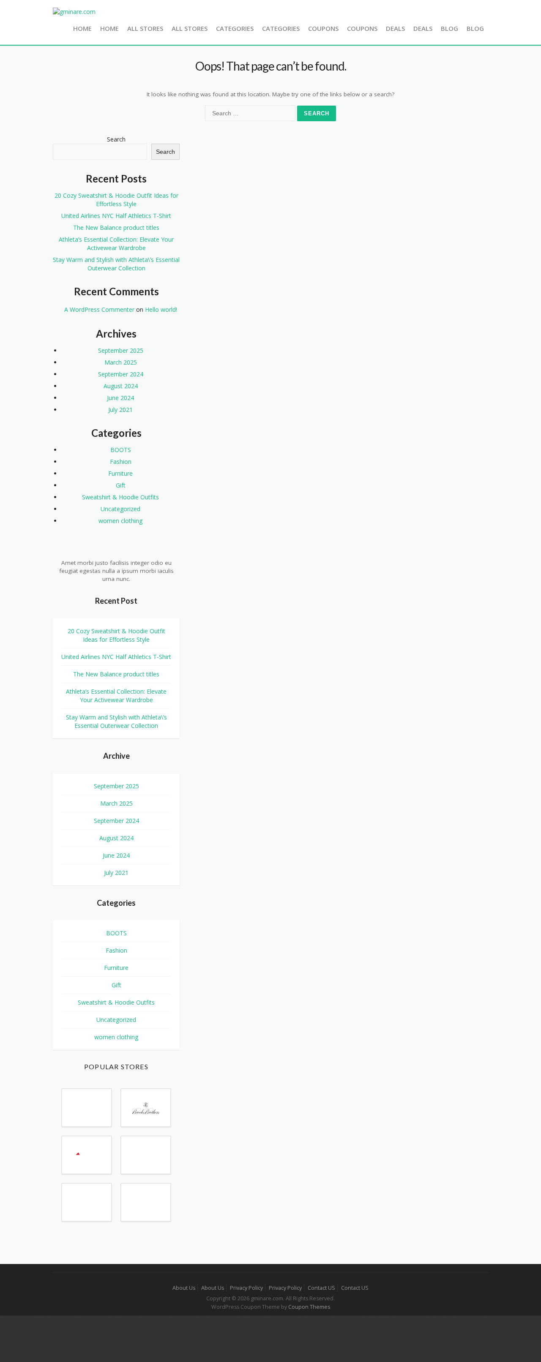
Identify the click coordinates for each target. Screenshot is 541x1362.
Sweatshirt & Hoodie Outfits (120, 497)
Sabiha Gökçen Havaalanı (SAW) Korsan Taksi (354, 1332)
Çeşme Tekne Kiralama (461, 1345)
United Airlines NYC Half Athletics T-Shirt (116, 216)
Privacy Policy (246, 1287)
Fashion (120, 462)
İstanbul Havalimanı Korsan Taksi (243, 1332)
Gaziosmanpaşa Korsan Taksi (40, 1345)
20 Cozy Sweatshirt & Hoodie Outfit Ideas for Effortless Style (116, 199)
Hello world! (161, 309)
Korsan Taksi (18, 1320)
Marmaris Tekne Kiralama (390, 1345)
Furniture (120, 473)
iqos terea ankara (171, 1358)
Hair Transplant (21, 1358)
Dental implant (316, 1358)
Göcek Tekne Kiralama (320, 1345)
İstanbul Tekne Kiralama (183, 1345)
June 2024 (120, 398)
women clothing (120, 521)
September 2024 (120, 374)
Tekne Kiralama (518, 1345)
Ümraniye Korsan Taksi (209, 1320)
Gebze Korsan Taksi (272, 1320)
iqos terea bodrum (118, 1358)
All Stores (145, 28)
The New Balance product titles (116, 227)
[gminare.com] (74, 11)
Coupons (323, 28)
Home (82, 28)
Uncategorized (120, 509)
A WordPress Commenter (99, 309)
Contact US (321, 1287)
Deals (395, 28)
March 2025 (120, 362)
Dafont (241, 1358)
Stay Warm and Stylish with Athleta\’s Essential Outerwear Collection (116, 264)
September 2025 (120, 350)
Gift (121, 485)
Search (116, 139)
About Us (183, 1287)
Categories (235, 28)
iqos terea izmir (67, 1358)
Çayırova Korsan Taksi (334, 1320)
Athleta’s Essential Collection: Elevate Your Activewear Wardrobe (116, 243)
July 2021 (120, 410)
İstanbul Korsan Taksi (144, 1320)
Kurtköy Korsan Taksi (398, 1320)
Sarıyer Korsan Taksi (91, 1332)
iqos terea (213, 1358)
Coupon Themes (309, 1306)
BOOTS (120, 450)
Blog (449, 28)
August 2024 (121, 386)
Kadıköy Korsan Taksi (29, 1332)
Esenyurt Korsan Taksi (115, 1345)
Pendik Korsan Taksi (459, 1320)
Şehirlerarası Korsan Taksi (75, 1320)
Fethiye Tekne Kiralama (253, 1345)
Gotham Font (273, 1358)
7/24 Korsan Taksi (445, 1332)
